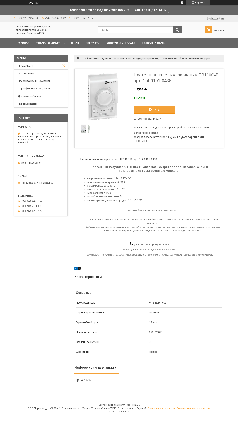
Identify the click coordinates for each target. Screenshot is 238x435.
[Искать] (177, 29)
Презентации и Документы (34, 80)
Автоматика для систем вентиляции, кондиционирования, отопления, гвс (132, 58)
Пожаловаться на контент (161, 408)
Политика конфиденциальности (193, 408)
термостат (176, 227)
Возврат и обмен (154, 43)
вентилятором (109, 219)
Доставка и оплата (121, 43)
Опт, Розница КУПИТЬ (150, 10)
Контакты (93, 43)
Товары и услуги (48, 43)
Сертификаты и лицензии (34, 88)
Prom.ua (135, 405)
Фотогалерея (26, 73)
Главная (23, 43)
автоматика (152, 167)
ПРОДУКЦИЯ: (26, 65)
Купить (154, 109)
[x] (79, 269)
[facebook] (76, 269)
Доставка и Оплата (29, 96)
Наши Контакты (27, 103)
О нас (75, 43)
